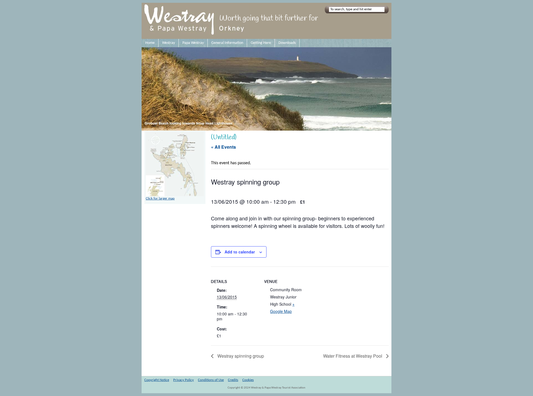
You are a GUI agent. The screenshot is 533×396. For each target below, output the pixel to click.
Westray (168, 43)
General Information (227, 43)
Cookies (248, 380)
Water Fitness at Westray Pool (353, 356)
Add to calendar (240, 252)
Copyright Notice (156, 380)
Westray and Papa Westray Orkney (195, 21)
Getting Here (261, 43)
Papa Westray (193, 43)
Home (150, 43)
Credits (233, 380)
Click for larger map (160, 198)
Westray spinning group (240, 356)
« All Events (223, 147)
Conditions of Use (211, 380)
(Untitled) (224, 137)
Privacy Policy (183, 380)
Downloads (287, 43)
